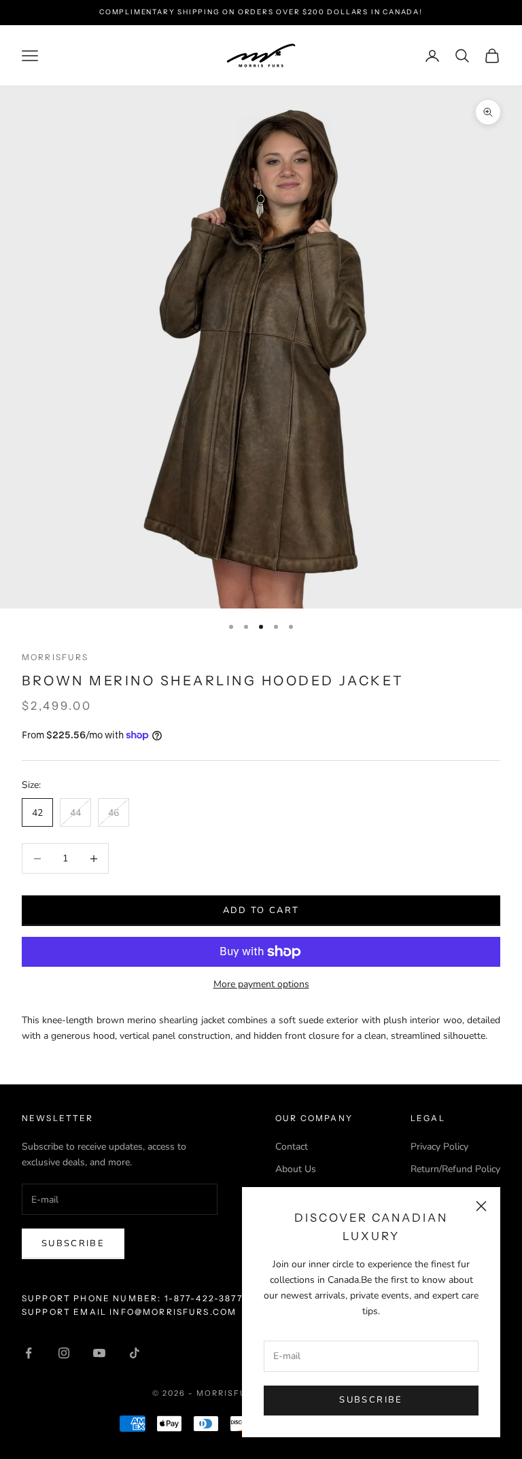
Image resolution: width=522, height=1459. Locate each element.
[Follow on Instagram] (64, 1353)
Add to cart (261, 910)
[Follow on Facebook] (28, 1353)
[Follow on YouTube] (99, 1353)
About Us (295, 1169)
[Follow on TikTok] (134, 1353)
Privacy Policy (439, 1146)
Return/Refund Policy (455, 1169)
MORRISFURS (55, 657)
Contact (291, 1146)
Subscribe (370, 1400)
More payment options (261, 984)
